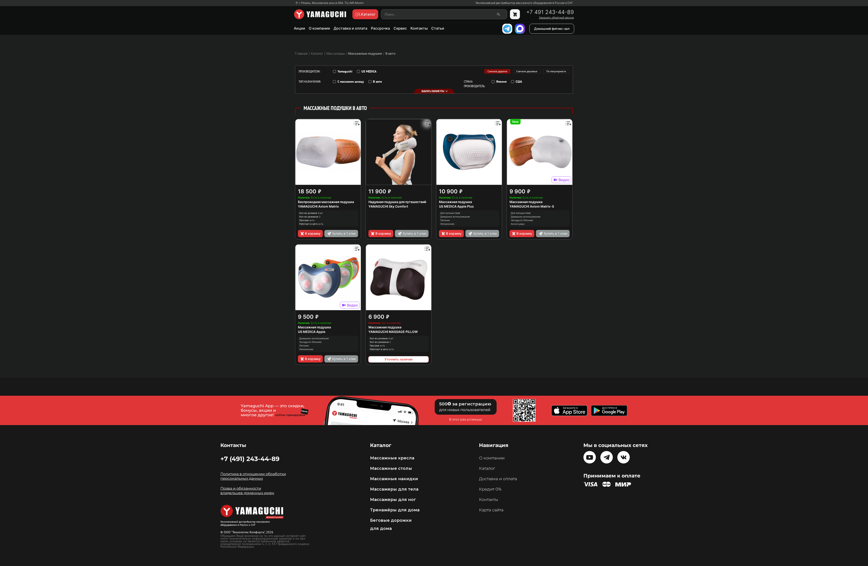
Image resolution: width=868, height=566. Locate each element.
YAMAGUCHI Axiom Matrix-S (531, 206)
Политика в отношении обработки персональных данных (253, 476)
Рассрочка (380, 28)
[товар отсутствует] (515, 14)
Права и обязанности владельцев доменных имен (247, 490)
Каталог (487, 468)
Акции (299, 28)
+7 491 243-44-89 (550, 12)
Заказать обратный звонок (556, 17)
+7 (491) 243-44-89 (249, 459)
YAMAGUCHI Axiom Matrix (318, 206)
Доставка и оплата (350, 28)
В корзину (313, 233)
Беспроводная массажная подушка (326, 202)
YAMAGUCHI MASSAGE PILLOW (393, 332)
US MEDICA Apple (311, 332)
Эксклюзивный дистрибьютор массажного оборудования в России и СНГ (524, 3)
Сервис (400, 28)
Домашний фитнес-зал (551, 28)
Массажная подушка (455, 202)
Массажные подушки (365, 53)
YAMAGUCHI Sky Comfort (388, 206)
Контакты (419, 28)
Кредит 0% (490, 489)
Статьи (437, 28)
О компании (319, 28)
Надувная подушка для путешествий (397, 202)
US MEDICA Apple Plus (456, 206)
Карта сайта (491, 510)
